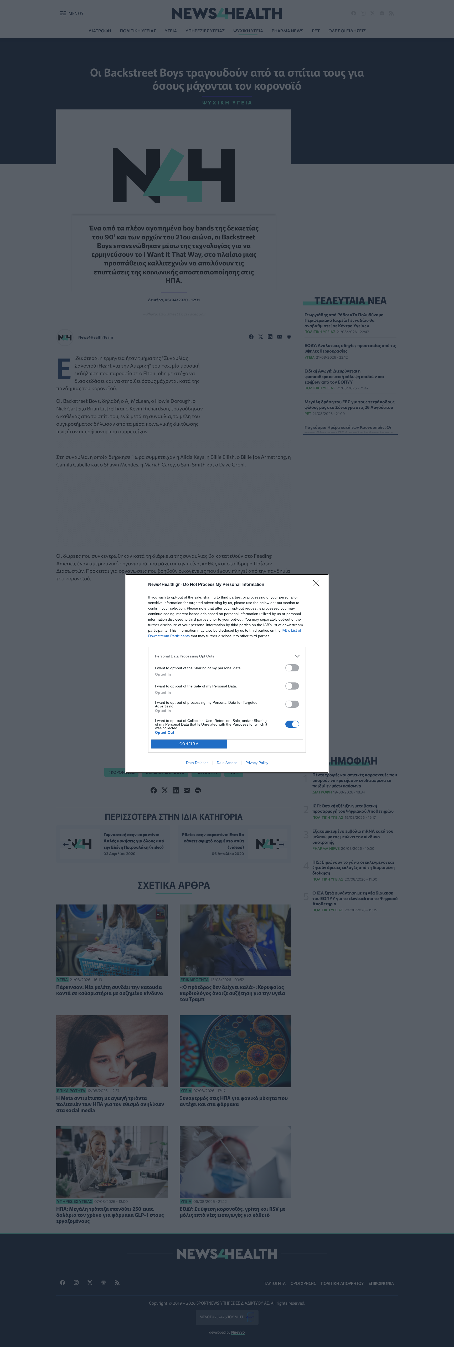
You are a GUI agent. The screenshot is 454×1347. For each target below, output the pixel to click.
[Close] (318, 585)
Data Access (227, 763)
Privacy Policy (256, 763)
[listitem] (227, 656)
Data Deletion (197, 763)
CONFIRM (189, 744)
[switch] (292, 667)
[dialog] (227, 674)
